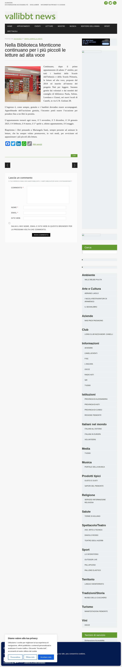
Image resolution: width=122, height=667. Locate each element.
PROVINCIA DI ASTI (92, 404)
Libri (74, 155)
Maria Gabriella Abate (33, 39)
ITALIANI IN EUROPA (93, 434)
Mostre (61, 26)
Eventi (38, 26)
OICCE (87, 369)
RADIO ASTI (89, 375)
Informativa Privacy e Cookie (53, 4)
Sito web (15, 218)
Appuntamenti (23, 26)
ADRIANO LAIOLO (92, 293)
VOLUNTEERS (90, 439)
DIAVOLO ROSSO (91, 535)
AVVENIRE (89, 348)
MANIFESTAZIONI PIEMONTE (96, 611)
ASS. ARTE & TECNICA (93, 530)
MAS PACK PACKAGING (94, 320)
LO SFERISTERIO (91, 554)
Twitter (110, 3)
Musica (73, 26)
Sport (107, 26)
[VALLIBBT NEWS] (31, 19)
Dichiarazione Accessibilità (16, 4)
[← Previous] (7, 165)
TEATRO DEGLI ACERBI (94, 540)
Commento (17, 188)
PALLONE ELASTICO (93, 570)
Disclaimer (34, 4)
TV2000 (88, 385)
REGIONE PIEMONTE (93, 415)
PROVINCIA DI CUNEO (93, 410)
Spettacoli (12, 31)
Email (14, 213)
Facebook (106, 3)
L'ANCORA (89, 364)
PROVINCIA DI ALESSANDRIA (96, 399)
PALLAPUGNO (90, 565)
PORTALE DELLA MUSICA (95, 467)
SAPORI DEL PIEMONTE (94, 486)
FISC (86, 359)
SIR (86, 380)
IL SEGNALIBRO (91, 307)
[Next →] (74, 165)
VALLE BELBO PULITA (93, 280)
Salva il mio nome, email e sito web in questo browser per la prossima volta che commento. (41, 227)
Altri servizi (37, 144)
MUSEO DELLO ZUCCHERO (96, 598)
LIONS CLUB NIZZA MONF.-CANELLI (99, 334)
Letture (49, 26)
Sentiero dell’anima (90, 26)
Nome (14, 207)
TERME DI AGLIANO (92, 516)
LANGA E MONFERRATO (94, 584)
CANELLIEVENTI (91, 353)
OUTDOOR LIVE (91, 560)
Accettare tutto (46, 657)
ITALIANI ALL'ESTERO (93, 429)
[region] (31, 648)
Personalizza (15, 657)
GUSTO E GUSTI (91, 481)
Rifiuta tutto (30, 657)
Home (9, 26)
